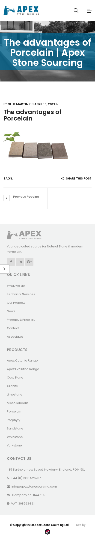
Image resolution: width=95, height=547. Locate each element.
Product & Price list (21, 319)
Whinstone (15, 437)
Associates (15, 336)
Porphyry (13, 420)
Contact (13, 328)
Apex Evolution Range (23, 369)
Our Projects (16, 302)
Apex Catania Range (22, 360)
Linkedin (20, 262)
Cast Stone (15, 377)
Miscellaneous (18, 403)
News (11, 311)
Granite (12, 386)
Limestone (14, 394)
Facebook (11, 262)
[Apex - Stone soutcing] (24, 235)
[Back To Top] (81, 531)
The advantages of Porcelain (32, 115)
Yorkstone (14, 445)
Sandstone (15, 428)
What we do (16, 285)
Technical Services (21, 294)
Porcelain (14, 411)
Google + (29, 262)
